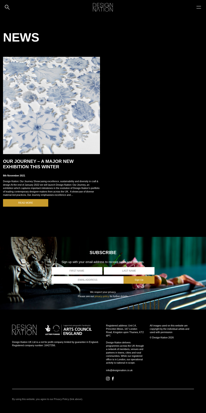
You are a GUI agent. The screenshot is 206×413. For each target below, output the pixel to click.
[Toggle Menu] (199, 7)
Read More (25, 203)
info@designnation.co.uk (119, 370)
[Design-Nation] (103, 7)
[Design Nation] (24, 330)
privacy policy (102, 296)
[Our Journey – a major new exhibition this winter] (51, 105)
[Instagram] (108, 378)
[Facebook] (113, 378)
